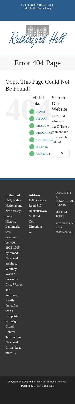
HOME (40, 111)
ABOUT (41, 118)
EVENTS (42, 146)
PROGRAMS (44, 132)
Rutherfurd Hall (37, 381)
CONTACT (43, 153)
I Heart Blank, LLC (44, 385)
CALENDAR (44, 139)
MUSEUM (42, 125)
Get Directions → (35, 227)
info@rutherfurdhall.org (37, 8)
